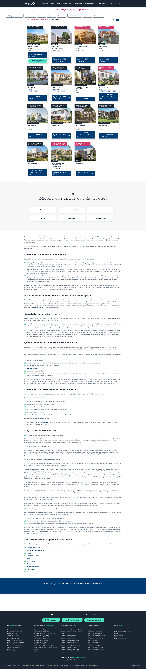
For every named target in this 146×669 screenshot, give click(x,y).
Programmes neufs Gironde (41, 635)
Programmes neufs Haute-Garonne (43, 637)
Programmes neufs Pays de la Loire (70, 649)
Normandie (30, 564)
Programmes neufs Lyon (94, 640)
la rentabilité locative (36, 307)
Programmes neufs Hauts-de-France (70, 640)
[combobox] (14, 15)
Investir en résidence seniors (14, 640)
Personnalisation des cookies (52, 665)
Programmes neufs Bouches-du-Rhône (44, 633)
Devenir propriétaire (12, 630)
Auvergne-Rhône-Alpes (34, 547)
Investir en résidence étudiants (15, 642)
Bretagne (29, 553)
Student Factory (118, 635)
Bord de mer (72, 218)
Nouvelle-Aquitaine (33, 566)
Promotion (43, 210)
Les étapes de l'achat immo (14, 631)
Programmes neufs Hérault (41, 640)
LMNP (43, 218)
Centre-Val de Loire (33, 555)
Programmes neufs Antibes (95, 630)
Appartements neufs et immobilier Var (44, 651)
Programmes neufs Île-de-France (69, 642)
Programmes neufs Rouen (94, 645)
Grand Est (30, 558)
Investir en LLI (11, 649)
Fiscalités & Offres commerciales (27, 665)
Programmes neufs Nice (94, 644)
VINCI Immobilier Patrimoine (122, 631)
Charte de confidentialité (40, 665)
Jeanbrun (100, 210)
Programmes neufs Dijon (94, 637)
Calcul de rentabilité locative (14, 647)
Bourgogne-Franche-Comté (35, 550)
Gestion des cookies (64, 665)
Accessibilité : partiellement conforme (77, 665)
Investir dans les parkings (14, 645)
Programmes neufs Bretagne (68, 635)
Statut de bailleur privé (13, 651)
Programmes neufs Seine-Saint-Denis (44, 645)
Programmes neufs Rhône (41, 644)
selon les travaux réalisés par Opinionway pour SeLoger (91, 239)
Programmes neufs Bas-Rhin (41, 631)
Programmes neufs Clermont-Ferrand (98, 635)
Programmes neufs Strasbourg (96, 647)
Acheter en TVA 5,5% (12, 635)
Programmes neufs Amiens (95, 631)
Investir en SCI (11, 644)
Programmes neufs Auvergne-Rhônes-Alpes (72, 630)
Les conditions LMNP (13, 638)
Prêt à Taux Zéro (100, 218)
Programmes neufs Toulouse (95, 649)
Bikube (116, 637)
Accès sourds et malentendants (92, 665)
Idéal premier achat (72, 210)
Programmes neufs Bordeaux (95, 633)
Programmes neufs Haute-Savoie (43, 638)
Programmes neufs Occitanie (68, 647)
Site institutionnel (119, 630)
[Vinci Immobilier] (30, 3)
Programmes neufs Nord (40, 642)
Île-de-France (31, 561)
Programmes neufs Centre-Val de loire (71, 637)
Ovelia (116, 633)
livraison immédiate (42, 422)
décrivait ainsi (84, 529)
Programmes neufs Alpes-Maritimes (43, 630)
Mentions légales (16, 665)
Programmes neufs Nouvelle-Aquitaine (71, 645)
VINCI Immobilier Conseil (121, 638)
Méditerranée (31, 569)
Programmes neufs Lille (94, 642)
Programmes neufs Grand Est (68, 638)
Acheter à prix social (12, 637)
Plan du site (8, 665)
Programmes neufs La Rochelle (96, 638)
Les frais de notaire (12, 633)
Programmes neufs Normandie (69, 644)
